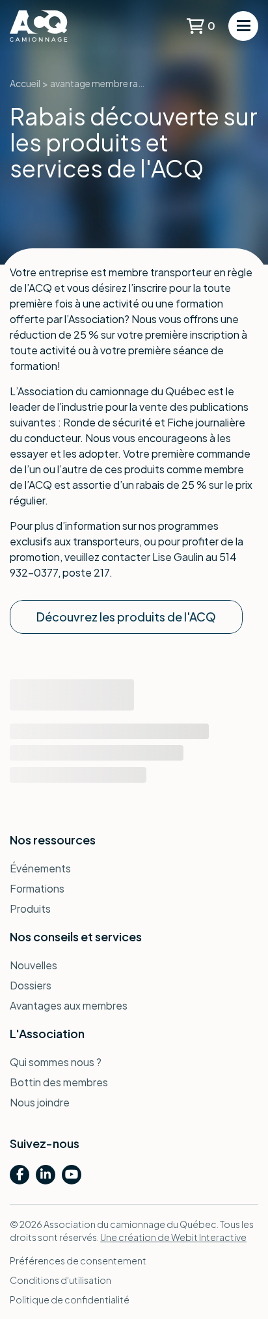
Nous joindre (40, 1102)
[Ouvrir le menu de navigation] (243, 26)
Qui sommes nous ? (55, 1062)
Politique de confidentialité (69, 1299)
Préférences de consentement (78, 1260)
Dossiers (30, 985)
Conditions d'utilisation (60, 1280)
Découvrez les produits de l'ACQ (126, 616)
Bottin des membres (59, 1082)
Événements (40, 868)
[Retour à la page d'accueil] (58, 26)
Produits (30, 908)
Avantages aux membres (68, 1005)
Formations (37, 888)
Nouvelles (33, 965)
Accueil (25, 83)
